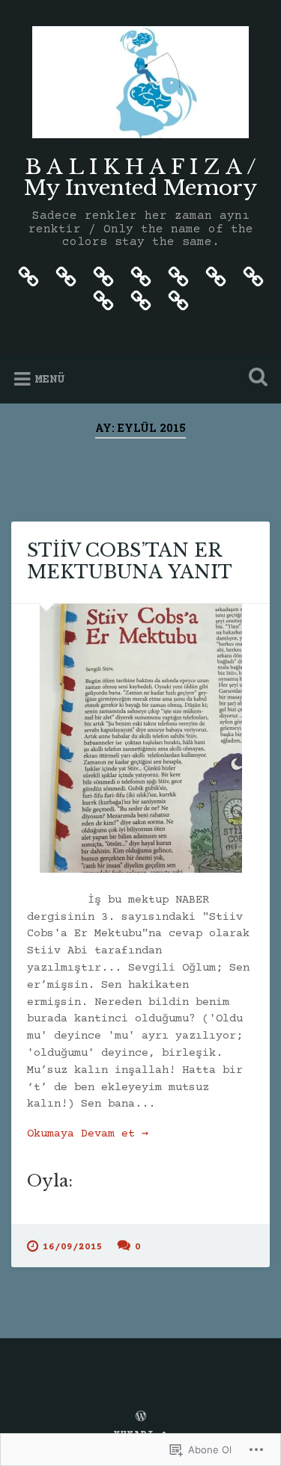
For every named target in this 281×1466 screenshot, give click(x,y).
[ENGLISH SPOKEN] (253, 276)
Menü (49, 379)
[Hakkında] (178, 300)
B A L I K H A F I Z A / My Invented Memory (140, 177)
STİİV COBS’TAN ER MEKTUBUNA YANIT (129, 561)
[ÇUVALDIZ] (141, 300)
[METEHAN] (178, 276)
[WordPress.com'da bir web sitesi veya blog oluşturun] (141, 1418)
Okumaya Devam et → (87, 1134)
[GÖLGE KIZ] (216, 276)
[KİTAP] (28, 276)
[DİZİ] (66, 276)
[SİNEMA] (103, 276)
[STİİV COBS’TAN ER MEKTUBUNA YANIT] (140, 738)
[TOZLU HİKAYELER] (103, 300)
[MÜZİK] (141, 276)
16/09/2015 (73, 1247)
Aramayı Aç (255, 378)
